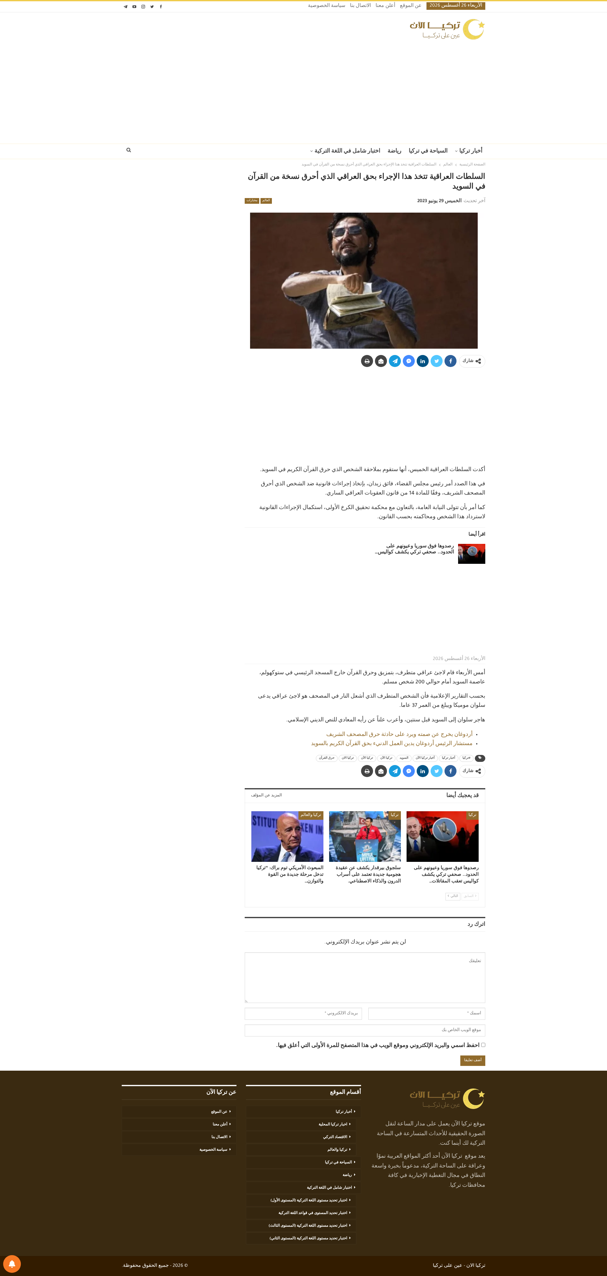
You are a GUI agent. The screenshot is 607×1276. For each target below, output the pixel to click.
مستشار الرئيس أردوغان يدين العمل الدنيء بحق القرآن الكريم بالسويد (392, 744)
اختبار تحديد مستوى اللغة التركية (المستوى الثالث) (308, 1226)
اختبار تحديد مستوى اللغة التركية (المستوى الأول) (309, 1201)
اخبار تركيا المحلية (333, 1125)
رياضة (395, 151)
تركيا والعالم (311, 815)
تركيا (472, 815)
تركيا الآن (386, 758)
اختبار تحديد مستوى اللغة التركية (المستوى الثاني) (308, 1239)
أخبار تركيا (470, 151)
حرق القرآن (326, 758)
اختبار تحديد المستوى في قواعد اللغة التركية (313, 1213)
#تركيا (466, 758)
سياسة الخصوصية (326, 6)
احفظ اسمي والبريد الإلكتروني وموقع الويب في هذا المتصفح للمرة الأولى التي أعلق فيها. (378, 1046)
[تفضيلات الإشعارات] (12, 1264)
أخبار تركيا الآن (425, 758)
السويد (404, 758)
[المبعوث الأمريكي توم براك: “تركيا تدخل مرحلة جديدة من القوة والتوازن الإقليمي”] (287, 836)
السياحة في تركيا (428, 151)
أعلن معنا (385, 6)
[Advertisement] (303, 90)
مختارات (252, 200)
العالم (266, 200)
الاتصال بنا (360, 6)
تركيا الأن (367, 758)
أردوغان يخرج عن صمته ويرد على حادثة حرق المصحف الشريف (399, 735)
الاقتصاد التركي (335, 1137)
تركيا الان (348, 758)
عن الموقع (411, 6)
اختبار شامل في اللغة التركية (347, 151)
